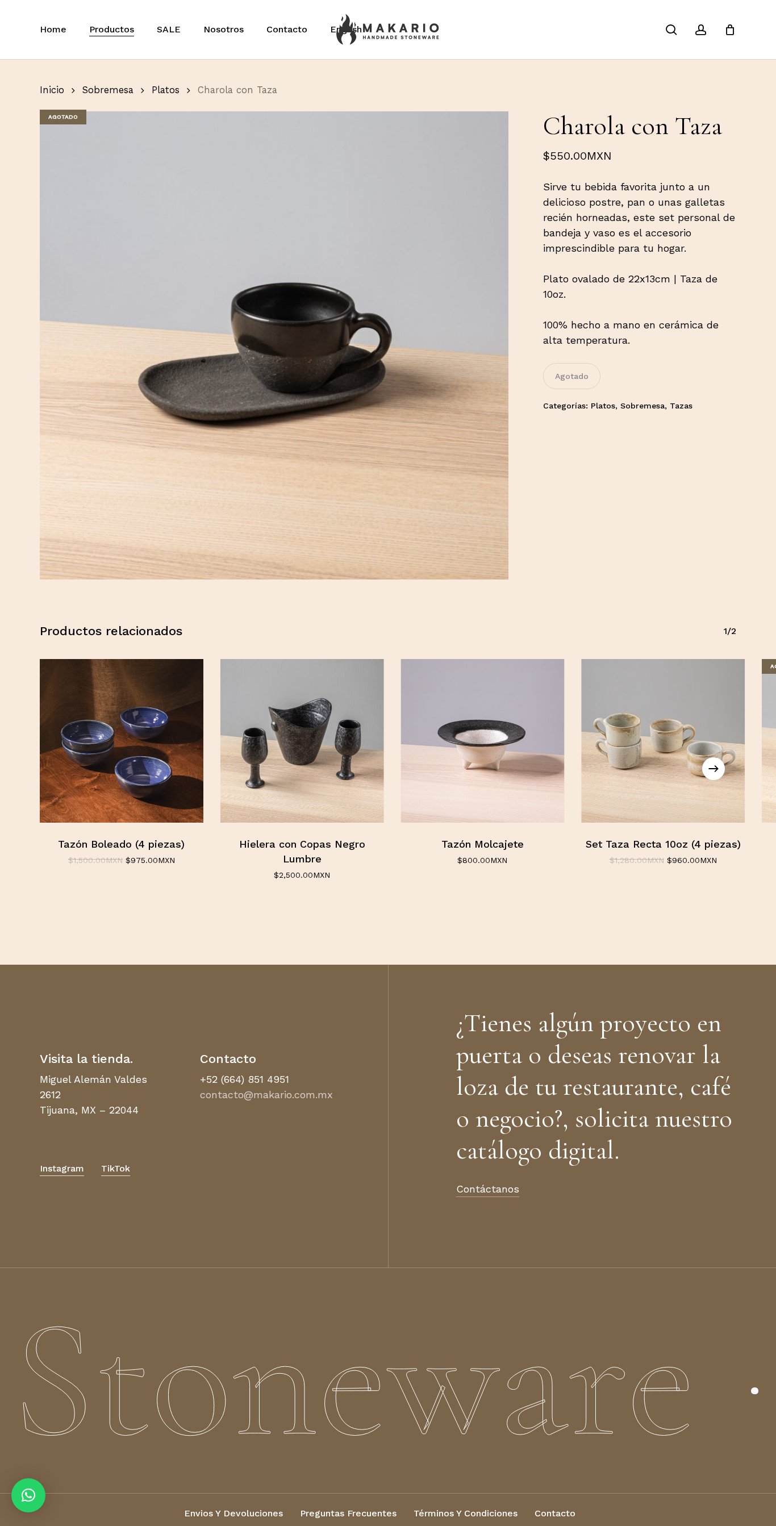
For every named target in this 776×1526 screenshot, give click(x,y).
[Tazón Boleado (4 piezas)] (121, 741)
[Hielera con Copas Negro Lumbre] (302, 741)
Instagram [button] (62, 1168)
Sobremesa (107, 90)
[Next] (713, 768)
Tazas (681, 405)
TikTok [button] (115, 1168)
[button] (233, 1513)
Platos (166, 90)
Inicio (52, 90)
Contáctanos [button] (487, 1189)
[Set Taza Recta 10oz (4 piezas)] (663, 741)
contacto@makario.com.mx (266, 1094)
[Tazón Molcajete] (483, 741)
